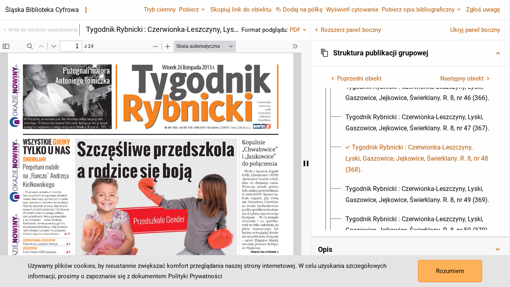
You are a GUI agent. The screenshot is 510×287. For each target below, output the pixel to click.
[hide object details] (306, 163)
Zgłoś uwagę (483, 9)
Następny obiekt (462, 78)
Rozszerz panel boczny (351, 29)
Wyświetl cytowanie (352, 9)
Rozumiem (450, 271)
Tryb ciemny (160, 9)
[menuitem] (417, 92)
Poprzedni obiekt (359, 78)
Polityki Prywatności (195, 276)
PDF (295, 29)
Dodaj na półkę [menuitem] (303, 9)
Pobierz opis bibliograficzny (418, 9)
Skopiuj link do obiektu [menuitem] (240, 9)
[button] (410, 53)
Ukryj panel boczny (475, 29)
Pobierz (189, 9)
